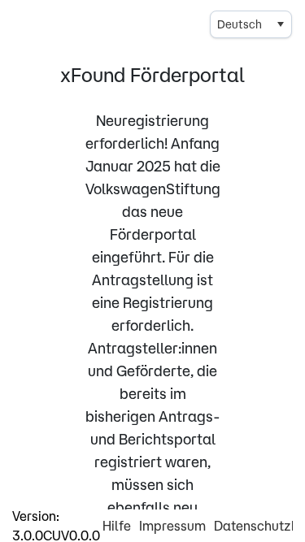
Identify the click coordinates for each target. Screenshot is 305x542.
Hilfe (116, 525)
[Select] (279, 24)
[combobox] (251, 24)
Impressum (172, 525)
